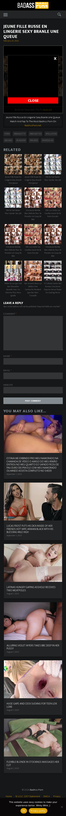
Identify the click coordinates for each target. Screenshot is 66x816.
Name (7, 356)
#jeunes (8, 140)
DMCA (46, 796)
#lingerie (21, 140)
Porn (6, 134)
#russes (34, 140)
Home (9, 796)
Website (8, 385)
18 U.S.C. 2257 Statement (27, 796)
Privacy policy (38, 810)
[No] (61, 807)
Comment (10, 314)
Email (7, 371)
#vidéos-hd (47, 140)
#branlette (19, 134)
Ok (23, 810)
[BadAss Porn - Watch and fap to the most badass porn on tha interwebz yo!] (33, 5)
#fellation (51, 134)
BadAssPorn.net (33, 125)
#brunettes (35, 134)
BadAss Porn (36, 790)
